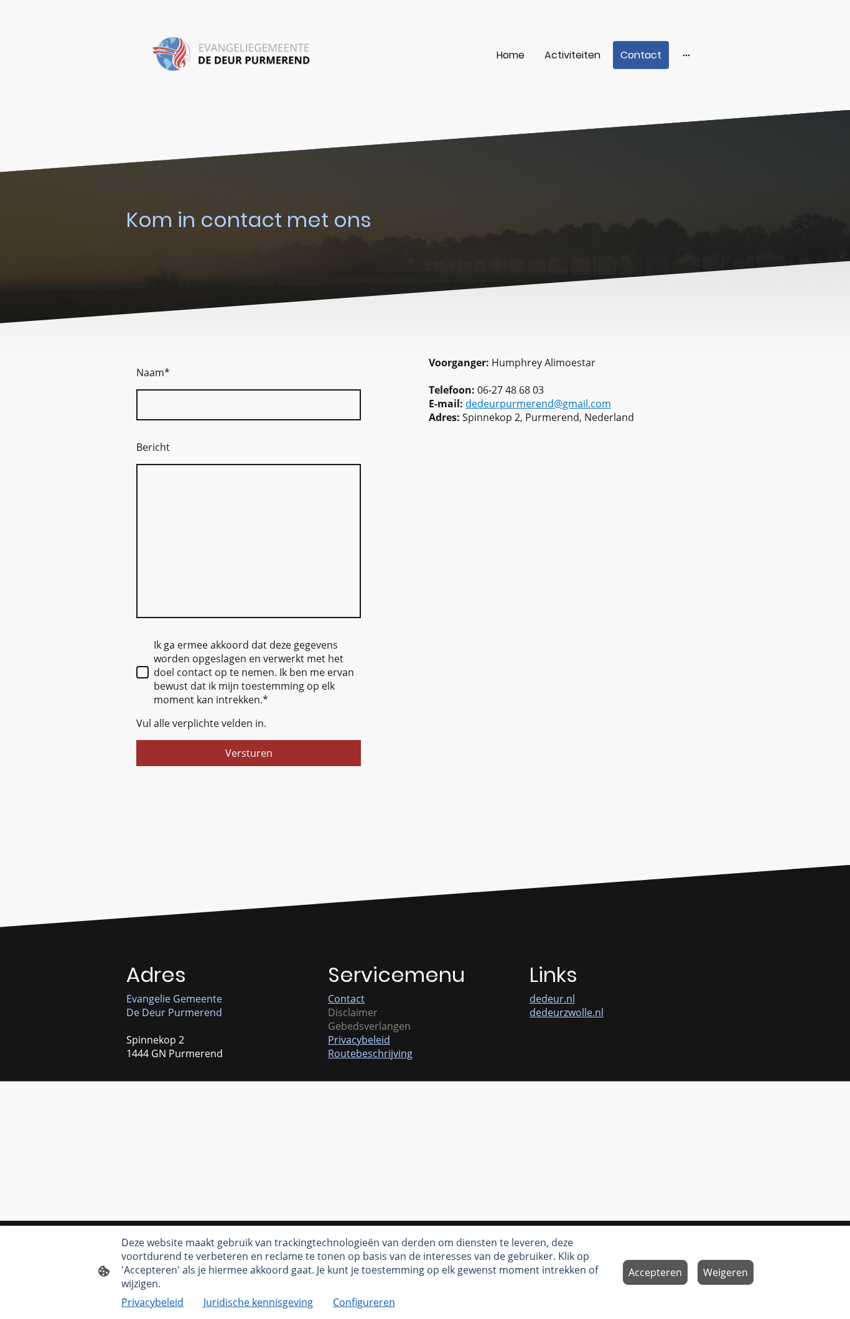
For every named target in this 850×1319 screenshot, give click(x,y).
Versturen (249, 753)
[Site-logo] (232, 55)
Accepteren (655, 1272)
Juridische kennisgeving (258, 1302)
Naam (153, 372)
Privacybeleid (359, 1040)
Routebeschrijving (370, 1053)
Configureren (364, 1302)
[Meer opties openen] (686, 55)
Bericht (153, 447)
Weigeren (725, 1272)
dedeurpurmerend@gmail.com (538, 403)
